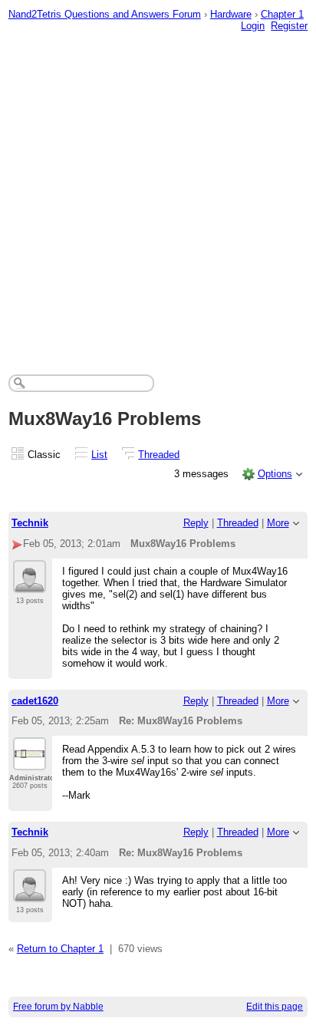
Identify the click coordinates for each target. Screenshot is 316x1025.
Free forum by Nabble (58, 1006)
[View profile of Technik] (29, 583)
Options (275, 474)
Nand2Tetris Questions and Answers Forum (104, 14)
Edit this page (274, 1006)
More (278, 523)
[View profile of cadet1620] (29, 761)
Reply (196, 523)
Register (289, 25)
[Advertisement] (158, 193)
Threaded (158, 454)
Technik (30, 523)
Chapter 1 (282, 14)
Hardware (231, 14)
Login (253, 25)
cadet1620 (35, 701)
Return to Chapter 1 (60, 948)
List (99, 454)
